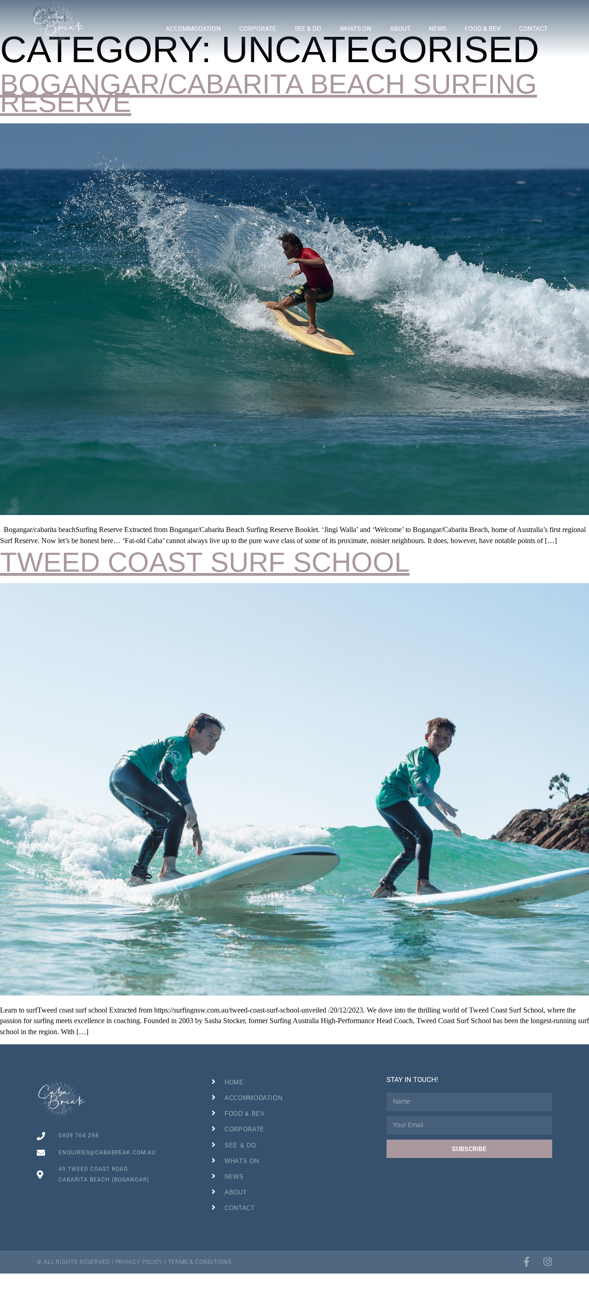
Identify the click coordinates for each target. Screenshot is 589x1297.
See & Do (307, 28)
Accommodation (193, 28)
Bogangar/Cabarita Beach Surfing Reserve (268, 93)
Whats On (355, 28)
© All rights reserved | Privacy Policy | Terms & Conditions (134, 1262)
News (437, 28)
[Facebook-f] (526, 1262)
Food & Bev (483, 28)
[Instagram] (547, 1262)
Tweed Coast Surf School (205, 562)
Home (234, 1082)
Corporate (257, 28)
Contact (533, 28)
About (400, 28)
